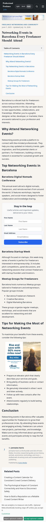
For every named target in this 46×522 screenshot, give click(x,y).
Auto (28, 6)
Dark (23, 6)
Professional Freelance (8, 6)
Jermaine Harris (17, 448)
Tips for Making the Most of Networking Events (21, 87)
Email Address (9, 233)
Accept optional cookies (33, 518)
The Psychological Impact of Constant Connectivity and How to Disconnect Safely (21, 488)
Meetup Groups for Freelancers (18, 81)
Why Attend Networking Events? (18, 61)
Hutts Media (22, 463)
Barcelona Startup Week (16, 76)
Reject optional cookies (13, 518)
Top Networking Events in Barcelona (20, 66)
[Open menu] (43, 6)
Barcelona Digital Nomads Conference (21, 71)
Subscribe (23, 242)
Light (18, 6)
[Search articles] (36, 6)
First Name (8, 218)
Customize (6, 514)
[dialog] (23, 512)
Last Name (8, 225)
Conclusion (10, 93)
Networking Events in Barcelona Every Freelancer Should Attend (19, 55)
